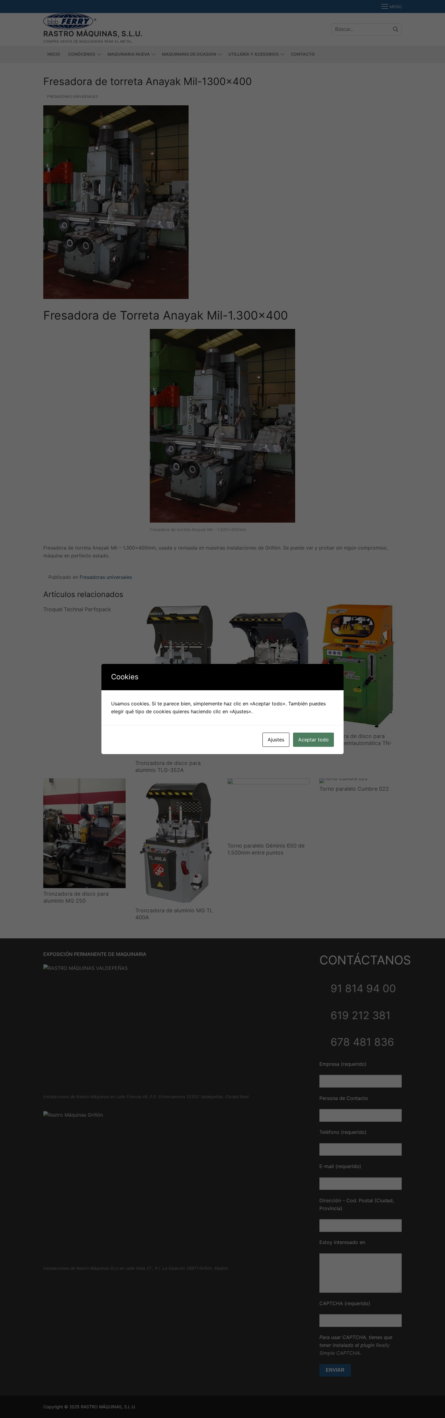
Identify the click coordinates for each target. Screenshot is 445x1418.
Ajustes (276, 740)
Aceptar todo (313, 740)
